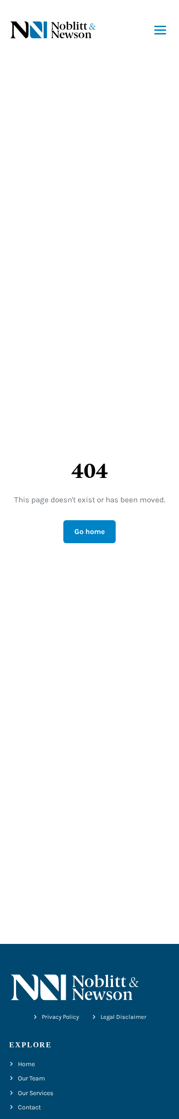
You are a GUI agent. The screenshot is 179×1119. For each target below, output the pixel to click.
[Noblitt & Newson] (52, 30)
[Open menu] (160, 30)
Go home (89, 531)
